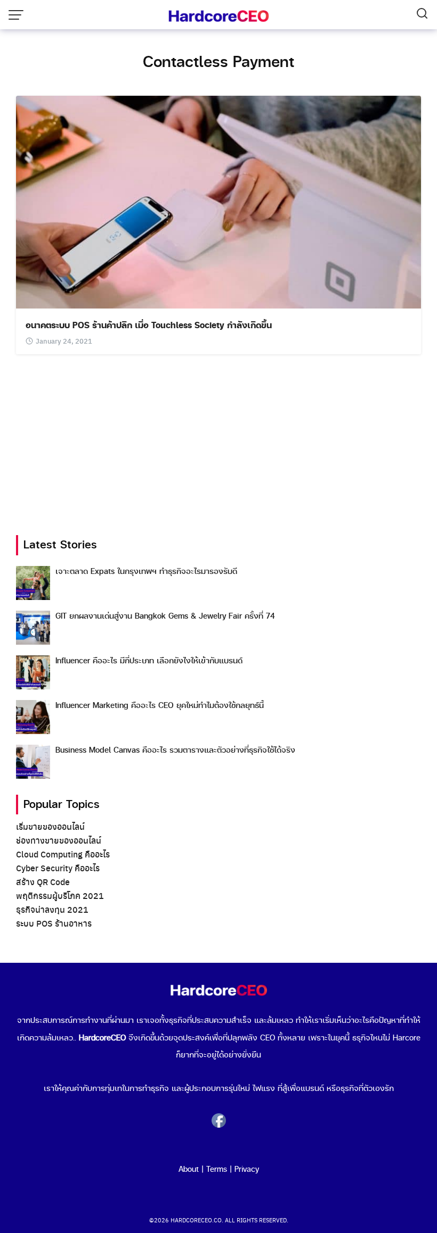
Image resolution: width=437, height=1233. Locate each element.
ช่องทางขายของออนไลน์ (58, 840)
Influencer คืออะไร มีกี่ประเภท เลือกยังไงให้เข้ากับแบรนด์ (148, 661)
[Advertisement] (218, 444)
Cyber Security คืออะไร (58, 868)
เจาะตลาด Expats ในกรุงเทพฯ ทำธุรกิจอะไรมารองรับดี (146, 571)
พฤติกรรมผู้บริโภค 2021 (60, 895)
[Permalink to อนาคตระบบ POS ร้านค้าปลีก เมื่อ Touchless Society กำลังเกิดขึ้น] (218, 200)
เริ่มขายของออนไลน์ (50, 826)
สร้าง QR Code (43, 882)
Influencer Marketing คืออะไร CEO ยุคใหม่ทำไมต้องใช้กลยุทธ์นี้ (159, 705)
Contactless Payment (218, 62)
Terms (216, 1170)
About (189, 1170)
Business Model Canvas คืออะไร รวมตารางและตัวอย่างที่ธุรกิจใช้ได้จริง (175, 750)
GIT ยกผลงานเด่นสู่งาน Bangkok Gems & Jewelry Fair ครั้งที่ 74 (165, 616)
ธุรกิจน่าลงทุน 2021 (52, 909)
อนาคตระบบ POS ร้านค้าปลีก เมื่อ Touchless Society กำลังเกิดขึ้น (149, 325)
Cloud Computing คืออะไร (63, 854)
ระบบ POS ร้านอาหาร (54, 923)
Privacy (246, 1170)
